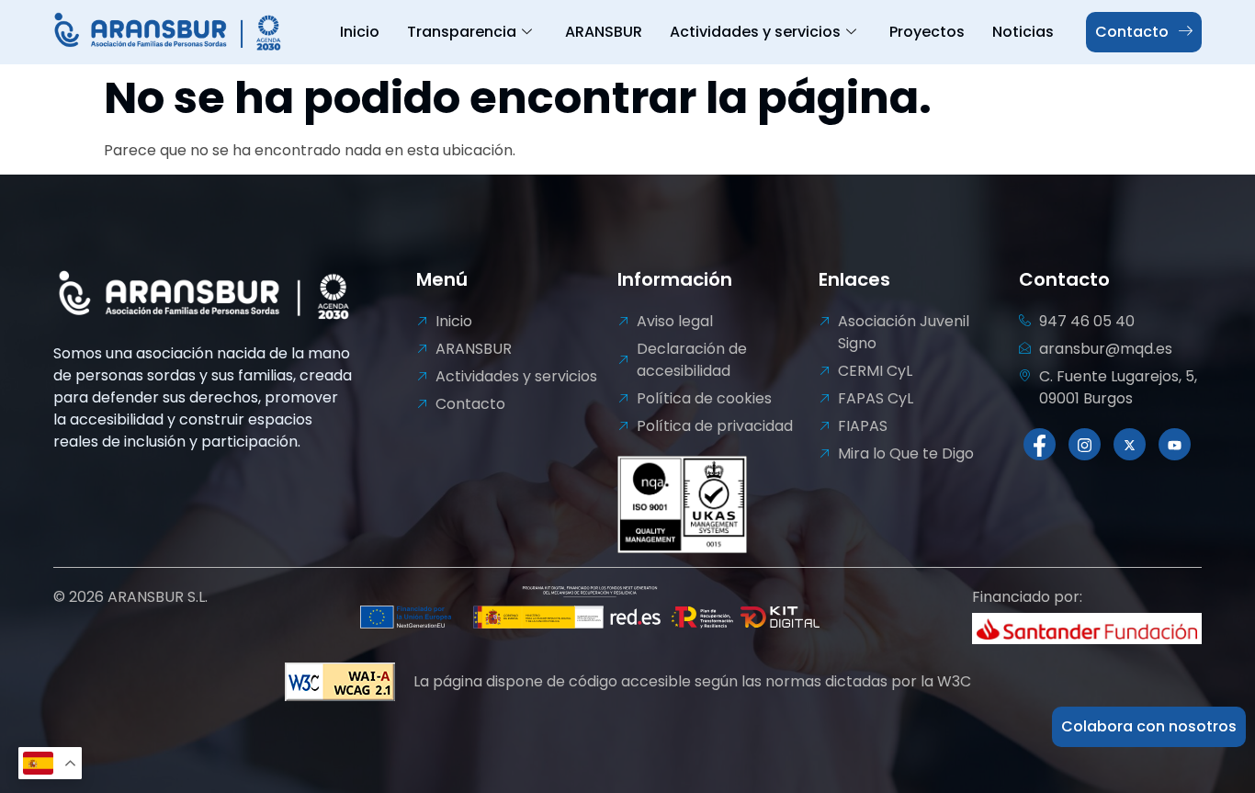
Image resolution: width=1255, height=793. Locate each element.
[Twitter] (1130, 444)
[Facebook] (1039, 444)
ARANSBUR (603, 31)
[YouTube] (1175, 444)
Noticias (1023, 31)
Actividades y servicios (755, 31)
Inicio (359, 31)
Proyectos (927, 31)
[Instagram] (1084, 444)
